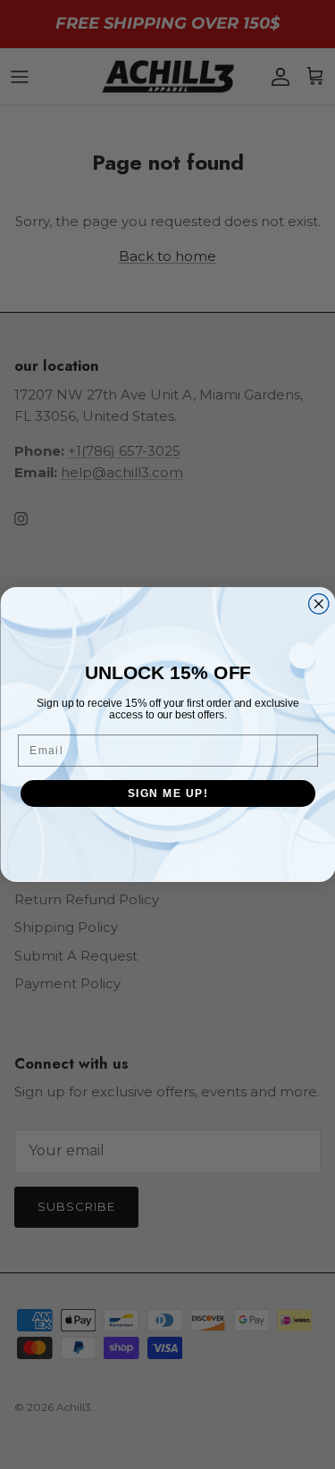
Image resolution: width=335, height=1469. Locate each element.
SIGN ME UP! (167, 793)
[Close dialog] (318, 604)
